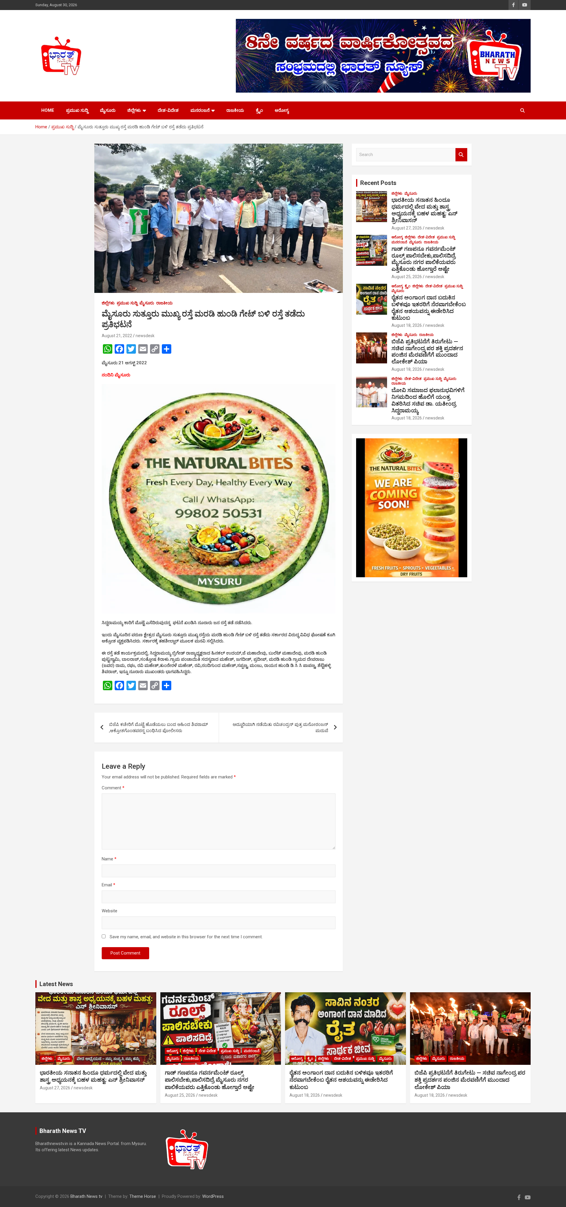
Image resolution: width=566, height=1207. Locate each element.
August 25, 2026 (406, 276)
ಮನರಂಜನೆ (200, 110)
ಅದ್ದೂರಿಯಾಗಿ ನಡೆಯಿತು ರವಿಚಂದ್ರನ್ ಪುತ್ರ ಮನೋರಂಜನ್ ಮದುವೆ (280, 727)
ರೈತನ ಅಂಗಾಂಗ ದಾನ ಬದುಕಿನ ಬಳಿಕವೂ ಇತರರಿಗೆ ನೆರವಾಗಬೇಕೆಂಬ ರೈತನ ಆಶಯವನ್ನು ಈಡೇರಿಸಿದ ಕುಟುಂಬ (428, 307)
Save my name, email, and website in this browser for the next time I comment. (186, 936)
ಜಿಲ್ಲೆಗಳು (134, 110)
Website (109, 911)
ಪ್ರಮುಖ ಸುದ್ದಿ (77, 110)
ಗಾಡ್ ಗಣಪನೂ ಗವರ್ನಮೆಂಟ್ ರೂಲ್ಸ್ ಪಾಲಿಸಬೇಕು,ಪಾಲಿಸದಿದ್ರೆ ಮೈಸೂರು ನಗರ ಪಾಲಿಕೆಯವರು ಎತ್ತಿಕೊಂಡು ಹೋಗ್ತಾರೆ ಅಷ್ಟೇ (423, 258)
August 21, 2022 (117, 335)
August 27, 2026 (406, 228)
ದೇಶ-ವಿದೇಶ (168, 110)
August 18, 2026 (406, 325)
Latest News (56, 984)
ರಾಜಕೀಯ (235, 110)
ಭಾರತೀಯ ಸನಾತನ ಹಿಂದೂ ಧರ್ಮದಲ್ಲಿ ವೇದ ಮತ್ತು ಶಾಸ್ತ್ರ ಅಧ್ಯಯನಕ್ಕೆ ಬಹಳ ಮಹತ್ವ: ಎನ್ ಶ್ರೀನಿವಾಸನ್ (424, 209)
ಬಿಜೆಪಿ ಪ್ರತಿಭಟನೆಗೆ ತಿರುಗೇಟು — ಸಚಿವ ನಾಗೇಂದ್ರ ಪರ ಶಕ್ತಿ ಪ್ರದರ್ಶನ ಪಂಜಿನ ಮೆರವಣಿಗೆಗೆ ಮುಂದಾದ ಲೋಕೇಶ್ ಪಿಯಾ (427, 351)
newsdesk (145, 335)
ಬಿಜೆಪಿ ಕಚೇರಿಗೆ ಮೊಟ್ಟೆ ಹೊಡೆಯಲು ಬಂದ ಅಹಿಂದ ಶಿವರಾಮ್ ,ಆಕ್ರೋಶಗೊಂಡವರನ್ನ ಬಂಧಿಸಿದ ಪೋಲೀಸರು (158, 727)
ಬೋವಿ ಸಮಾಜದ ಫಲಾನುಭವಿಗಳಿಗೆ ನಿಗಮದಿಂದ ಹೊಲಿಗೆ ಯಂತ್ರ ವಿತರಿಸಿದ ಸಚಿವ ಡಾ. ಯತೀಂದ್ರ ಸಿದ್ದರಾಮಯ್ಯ (428, 400)
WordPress (213, 1196)
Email (108, 885)
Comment (113, 788)
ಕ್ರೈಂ (259, 110)
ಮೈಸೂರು (108, 110)
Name (109, 859)
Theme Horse (142, 1196)
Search (461, 154)
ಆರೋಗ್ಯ (282, 110)
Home (47, 110)
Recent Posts (378, 182)
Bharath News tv (86, 1196)
